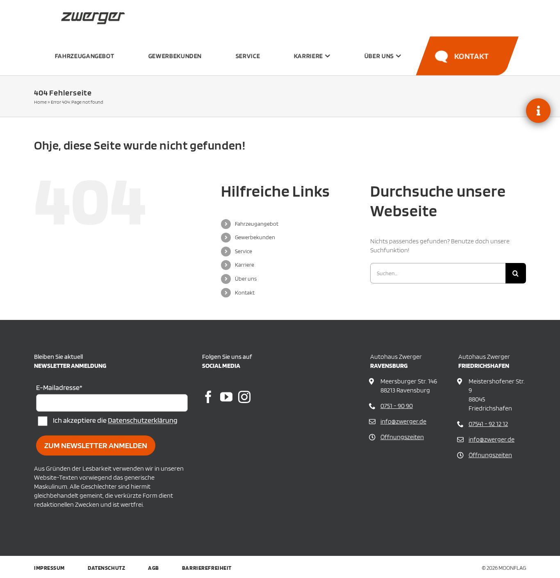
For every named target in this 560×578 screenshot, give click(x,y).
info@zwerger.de (403, 421)
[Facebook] (208, 397)
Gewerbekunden (255, 237)
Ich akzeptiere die (115, 420)
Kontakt (245, 292)
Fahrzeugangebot (256, 223)
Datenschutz (106, 567)
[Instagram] (244, 397)
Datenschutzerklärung (143, 420)
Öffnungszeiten (402, 437)
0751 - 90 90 (396, 406)
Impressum (49, 567)
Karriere (244, 264)
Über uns (246, 278)
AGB (153, 567)
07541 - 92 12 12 (488, 424)
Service (243, 251)
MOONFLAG (512, 567)
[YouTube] (226, 397)
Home (40, 102)
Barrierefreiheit (207, 567)
